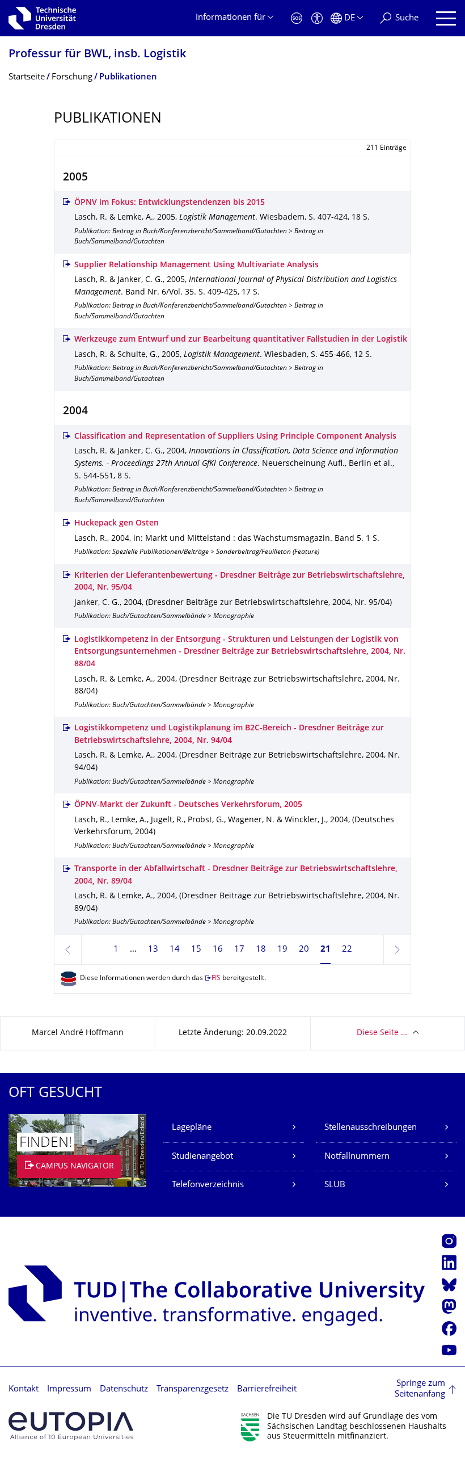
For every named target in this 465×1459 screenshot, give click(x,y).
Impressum (69, 1389)
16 (218, 949)
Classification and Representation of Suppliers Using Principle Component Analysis (235, 436)
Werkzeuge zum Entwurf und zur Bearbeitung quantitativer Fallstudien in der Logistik (240, 339)
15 (196, 949)
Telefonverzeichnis (208, 1185)
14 (175, 949)
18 (261, 949)
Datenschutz (124, 1389)
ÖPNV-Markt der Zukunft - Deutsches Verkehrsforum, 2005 (188, 805)
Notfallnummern (357, 1157)
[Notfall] (296, 18)
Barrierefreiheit (267, 1389)
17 (239, 949)
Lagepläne (192, 1128)
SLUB (334, 1185)
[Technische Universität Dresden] (42, 18)
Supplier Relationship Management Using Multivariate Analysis (196, 265)
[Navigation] (446, 18)
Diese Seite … (382, 1033)
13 (153, 949)
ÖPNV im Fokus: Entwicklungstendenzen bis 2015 (169, 203)
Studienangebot (202, 1157)
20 (304, 949)
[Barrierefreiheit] (317, 18)
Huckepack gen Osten (116, 523)
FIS (216, 979)
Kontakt (24, 1389)
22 (347, 949)
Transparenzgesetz (193, 1389)
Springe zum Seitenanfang (420, 1389)
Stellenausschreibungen (370, 1128)
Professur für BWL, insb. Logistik (97, 54)
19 (282, 949)
